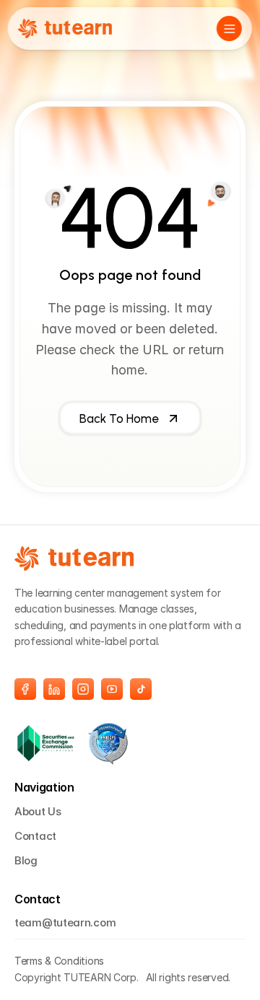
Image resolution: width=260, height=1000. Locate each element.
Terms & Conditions (59, 961)
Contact (35, 836)
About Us (37, 811)
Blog (26, 860)
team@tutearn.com (65, 922)
